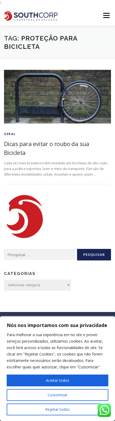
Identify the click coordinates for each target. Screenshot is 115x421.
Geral (10, 134)
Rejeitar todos (57, 409)
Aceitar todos (57, 380)
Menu (106, 15)
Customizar (57, 394)
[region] (57, 368)
